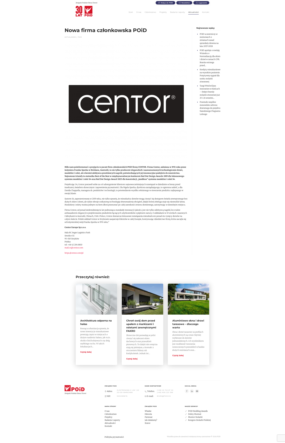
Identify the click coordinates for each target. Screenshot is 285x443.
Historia (148, 414)
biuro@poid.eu (164, 396)
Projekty (163, 12)
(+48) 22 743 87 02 (165, 390)
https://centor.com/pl (74, 253)
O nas (138, 12)
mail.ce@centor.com (74, 247)
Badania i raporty (177, 12)
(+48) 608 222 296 (165, 392)
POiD (80, 37)
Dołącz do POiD (167, 3)
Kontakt (205, 12)
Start (131, 12)
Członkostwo (150, 12)
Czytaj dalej (86, 352)
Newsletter (185, 3)
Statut (147, 423)
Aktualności (193, 12)
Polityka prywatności (114, 437)
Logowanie (202, 3)
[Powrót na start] (84, 11)
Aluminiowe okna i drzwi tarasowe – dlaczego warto (188, 324)
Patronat (149, 417)
